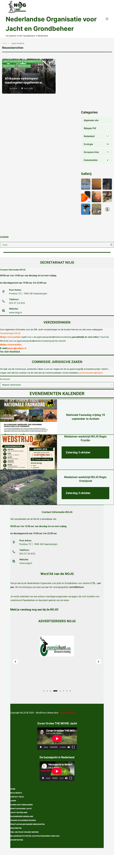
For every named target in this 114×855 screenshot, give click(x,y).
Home (4, 43)
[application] (57, 738)
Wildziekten (24, 66)
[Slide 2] (47, 691)
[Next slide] (98, 661)
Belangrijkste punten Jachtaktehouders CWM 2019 (35, 836)
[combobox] (54, 245)
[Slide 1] (43, 691)
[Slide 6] (63, 691)
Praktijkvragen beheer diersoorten (27, 824)
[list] (57, 662)
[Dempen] (68, 747)
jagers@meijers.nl (16, 348)
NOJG (14, 88)
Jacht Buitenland (12, 61)
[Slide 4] (55, 691)
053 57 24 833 (17, 303)
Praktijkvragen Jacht (21, 809)
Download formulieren (21, 805)
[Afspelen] (40, 747)
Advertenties (16, 840)
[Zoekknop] (111, 244)
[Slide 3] (50, 691)
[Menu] (107, 19)
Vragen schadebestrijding (23, 820)
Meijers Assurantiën (10, 337)
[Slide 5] (60, 691)
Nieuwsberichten (32, 61)
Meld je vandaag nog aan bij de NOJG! (34, 609)
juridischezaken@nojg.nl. (91, 372)
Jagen (13, 801)
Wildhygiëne (9, 66)
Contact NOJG (17, 797)
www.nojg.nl (15, 312)
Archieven (5, 379)
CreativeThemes (67, 712)
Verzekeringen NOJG (10, 333)
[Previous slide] (15, 661)
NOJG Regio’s (16, 793)
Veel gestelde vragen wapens (24, 832)
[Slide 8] (70, 691)
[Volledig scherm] (73, 747)
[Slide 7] (67, 691)
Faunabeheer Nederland (21, 816)
